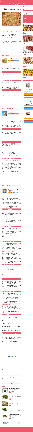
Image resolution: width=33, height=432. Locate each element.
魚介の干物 (4, 3)
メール (3, 372)
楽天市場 (12, 192)
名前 (2, 369)
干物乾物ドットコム (3, 1)
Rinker (10, 112)
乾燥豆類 (24, 3)
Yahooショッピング (17, 192)
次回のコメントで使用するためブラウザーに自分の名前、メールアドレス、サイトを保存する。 (11, 378)
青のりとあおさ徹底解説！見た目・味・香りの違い (14, 388)
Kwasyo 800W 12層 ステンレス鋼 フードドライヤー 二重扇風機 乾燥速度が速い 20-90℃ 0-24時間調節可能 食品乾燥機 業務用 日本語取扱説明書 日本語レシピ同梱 (28, 90)
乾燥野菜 (19, 3)
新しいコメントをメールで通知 (5, 380)
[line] (12, 356)
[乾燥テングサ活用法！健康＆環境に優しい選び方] (10, 356)
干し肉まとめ (9, 3)
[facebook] (9, 356)
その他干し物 (16, 4)
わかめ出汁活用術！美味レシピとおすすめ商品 (14, 408)
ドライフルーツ (13, 3)
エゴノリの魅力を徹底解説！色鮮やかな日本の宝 (14, 401)
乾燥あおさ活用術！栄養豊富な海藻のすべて (14, 414)
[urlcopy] (15, 356)
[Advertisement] (11, 49)
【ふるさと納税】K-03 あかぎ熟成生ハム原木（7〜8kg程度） (28, 116)
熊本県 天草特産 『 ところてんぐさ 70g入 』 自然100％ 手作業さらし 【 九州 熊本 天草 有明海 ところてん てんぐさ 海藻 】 (14, 189)
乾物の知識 (29, 3)
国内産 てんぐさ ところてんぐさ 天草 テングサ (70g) (14, 58)
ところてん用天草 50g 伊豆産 (11, 111)
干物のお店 (25, 13)
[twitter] (7, 356)
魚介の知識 (25, 14)
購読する (25, 80)
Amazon (9, 192)
